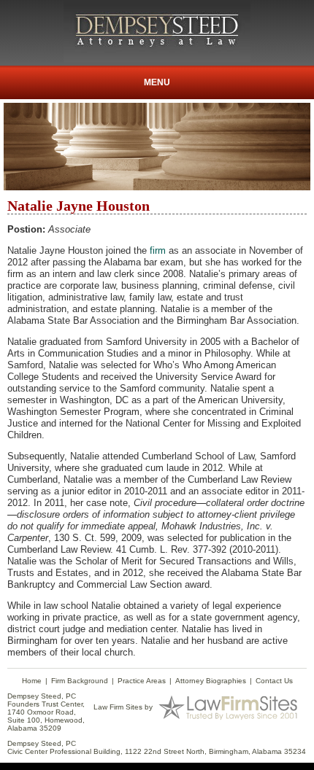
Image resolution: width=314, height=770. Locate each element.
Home (32, 681)
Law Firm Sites (117, 707)
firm (158, 250)
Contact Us (274, 681)
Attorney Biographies (210, 681)
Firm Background (79, 681)
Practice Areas (142, 681)
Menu (157, 82)
